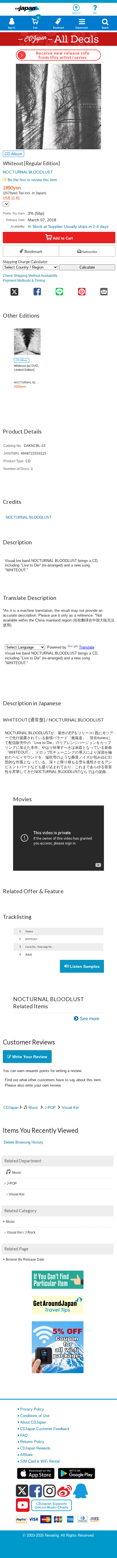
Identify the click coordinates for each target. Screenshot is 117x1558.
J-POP (50, 1107)
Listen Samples (84, 966)
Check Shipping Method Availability (30, 275)
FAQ (24, 1435)
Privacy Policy (32, 1409)
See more (89, 1018)
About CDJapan (33, 1422)
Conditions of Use (34, 1416)
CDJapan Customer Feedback (45, 1429)
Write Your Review (29, 1056)
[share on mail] (104, 289)
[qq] (80, 1490)
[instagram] (49, 1490)
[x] (22, 1491)
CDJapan (10, 1107)
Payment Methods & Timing (24, 280)
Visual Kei (70, 1107)
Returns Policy (32, 1442)
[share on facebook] (37, 289)
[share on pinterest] (81, 289)
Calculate (87, 267)
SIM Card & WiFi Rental (40, 1461)
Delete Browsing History (23, 1142)
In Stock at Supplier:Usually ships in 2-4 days (68, 226)
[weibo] (64, 1490)
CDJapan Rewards (35, 1448)
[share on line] (59, 289)
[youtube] (23, 1505)
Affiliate (26, 1455)
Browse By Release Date (25, 1259)
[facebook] (35, 1490)
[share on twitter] (14, 289)
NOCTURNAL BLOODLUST (28, 171)
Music (33, 1107)
